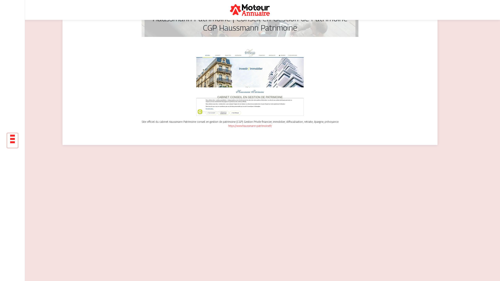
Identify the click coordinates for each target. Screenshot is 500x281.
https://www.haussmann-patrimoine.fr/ (250, 125)
